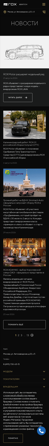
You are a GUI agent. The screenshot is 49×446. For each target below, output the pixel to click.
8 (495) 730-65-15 (11, 364)
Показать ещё (15, 325)
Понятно (13, 438)
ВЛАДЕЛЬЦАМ (10, 387)
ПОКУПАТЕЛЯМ (11, 379)
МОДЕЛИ (8, 371)
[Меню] (44, 4)
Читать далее (15, 97)
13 (28, 335)
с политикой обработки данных (19, 395)
